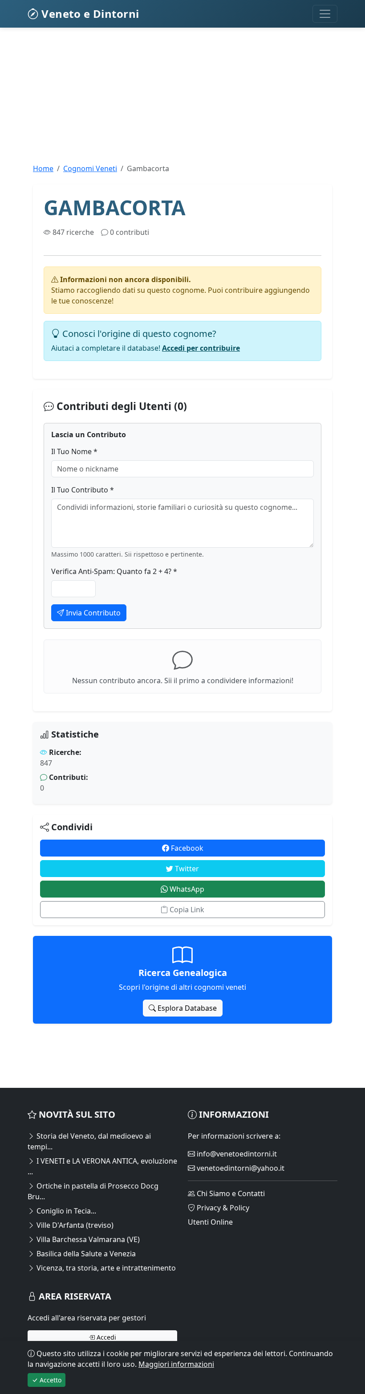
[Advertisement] (182, 100)
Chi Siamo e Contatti (230, 1193)
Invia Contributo (92, 613)
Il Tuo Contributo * (82, 490)
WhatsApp (186, 889)
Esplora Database (186, 1008)
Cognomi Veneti (90, 168)
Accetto (49, 1380)
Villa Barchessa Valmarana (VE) (87, 1239)
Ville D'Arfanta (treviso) (74, 1225)
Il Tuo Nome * (74, 451)
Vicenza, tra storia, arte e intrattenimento (105, 1268)
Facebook (186, 848)
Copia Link (186, 909)
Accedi (105, 1337)
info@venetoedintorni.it (236, 1154)
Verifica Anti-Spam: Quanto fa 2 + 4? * (114, 571)
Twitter (186, 868)
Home (43, 168)
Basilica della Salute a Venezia (85, 1254)
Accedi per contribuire (201, 348)
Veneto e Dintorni (89, 13)
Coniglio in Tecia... (65, 1211)
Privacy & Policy (222, 1208)
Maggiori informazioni (176, 1364)
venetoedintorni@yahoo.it (239, 1168)
